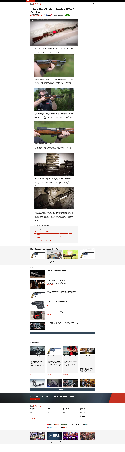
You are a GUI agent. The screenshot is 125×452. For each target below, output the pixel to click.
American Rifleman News (85, 345)
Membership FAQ (82, 412)
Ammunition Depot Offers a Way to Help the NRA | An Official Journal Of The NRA (86, 357)
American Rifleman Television (36, 345)
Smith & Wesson (56, 358)
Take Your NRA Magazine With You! (37, 441)
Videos (31, 15)
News (50, 3)
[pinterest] (51, 14)
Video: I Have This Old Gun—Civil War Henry (44, 240)
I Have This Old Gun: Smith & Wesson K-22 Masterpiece (61, 291)
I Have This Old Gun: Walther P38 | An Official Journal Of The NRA (37, 369)
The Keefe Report (83, 377)
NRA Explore (65, 412)
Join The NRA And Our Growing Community (54, 441)
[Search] (94, 4)
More (38, 268)
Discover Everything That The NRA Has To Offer (69, 441)
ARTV (35, 15)
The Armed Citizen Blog (72, 358)
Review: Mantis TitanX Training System (57, 312)
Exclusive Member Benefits (84, 411)
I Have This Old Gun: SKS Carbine (41, 231)
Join (36, 0)
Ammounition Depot (83, 359)
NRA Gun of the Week (71, 3)
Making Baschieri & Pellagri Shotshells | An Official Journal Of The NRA (37, 357)
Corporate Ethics (42, 445)
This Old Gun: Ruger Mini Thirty (41, 239)
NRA (91, 359)
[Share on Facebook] (47, 14)
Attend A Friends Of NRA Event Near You (87, 441)
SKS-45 (54, 228)
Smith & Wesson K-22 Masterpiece (54, 359)
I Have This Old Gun (50, 228)
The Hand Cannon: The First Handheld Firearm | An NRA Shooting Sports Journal (69, 261)
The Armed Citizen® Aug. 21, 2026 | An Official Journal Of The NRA (70, 357)
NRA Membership (82, 409)
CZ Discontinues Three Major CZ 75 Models (58, 301)
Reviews (62, 3)
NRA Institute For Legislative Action (68, 411)
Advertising (32, 409)
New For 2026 (56, 3)
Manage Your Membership (84, 413)
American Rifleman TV (41, 228)
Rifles (37, 15)
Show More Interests (68, 389)
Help (31, 413)
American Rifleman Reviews (36, 377)
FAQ (31, 412)
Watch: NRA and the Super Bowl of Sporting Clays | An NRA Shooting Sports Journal (54, 261)
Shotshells (39, 358)
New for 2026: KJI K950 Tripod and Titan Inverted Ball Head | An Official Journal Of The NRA (87, 361)
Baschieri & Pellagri (34, 358)
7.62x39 (62, 228)
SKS (59, 228)
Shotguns (32, 359)
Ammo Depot (89, 359)
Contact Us (32, 411)
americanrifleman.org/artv (39, 224)
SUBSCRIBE (35, 399)
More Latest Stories (66, 333)
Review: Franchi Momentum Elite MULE (57, 270)
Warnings (47, 445)
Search (31, 415)
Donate (41, 0)
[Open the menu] (87, 4)
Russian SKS (57, 228)
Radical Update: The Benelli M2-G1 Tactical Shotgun (60, 322)
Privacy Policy (32, 445)
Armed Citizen (80, 3)
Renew (39, 0)
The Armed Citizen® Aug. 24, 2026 (56, 281)
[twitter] (49, 14)
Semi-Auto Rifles (40, 15)
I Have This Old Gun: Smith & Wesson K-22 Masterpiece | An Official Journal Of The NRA (37, 261)
